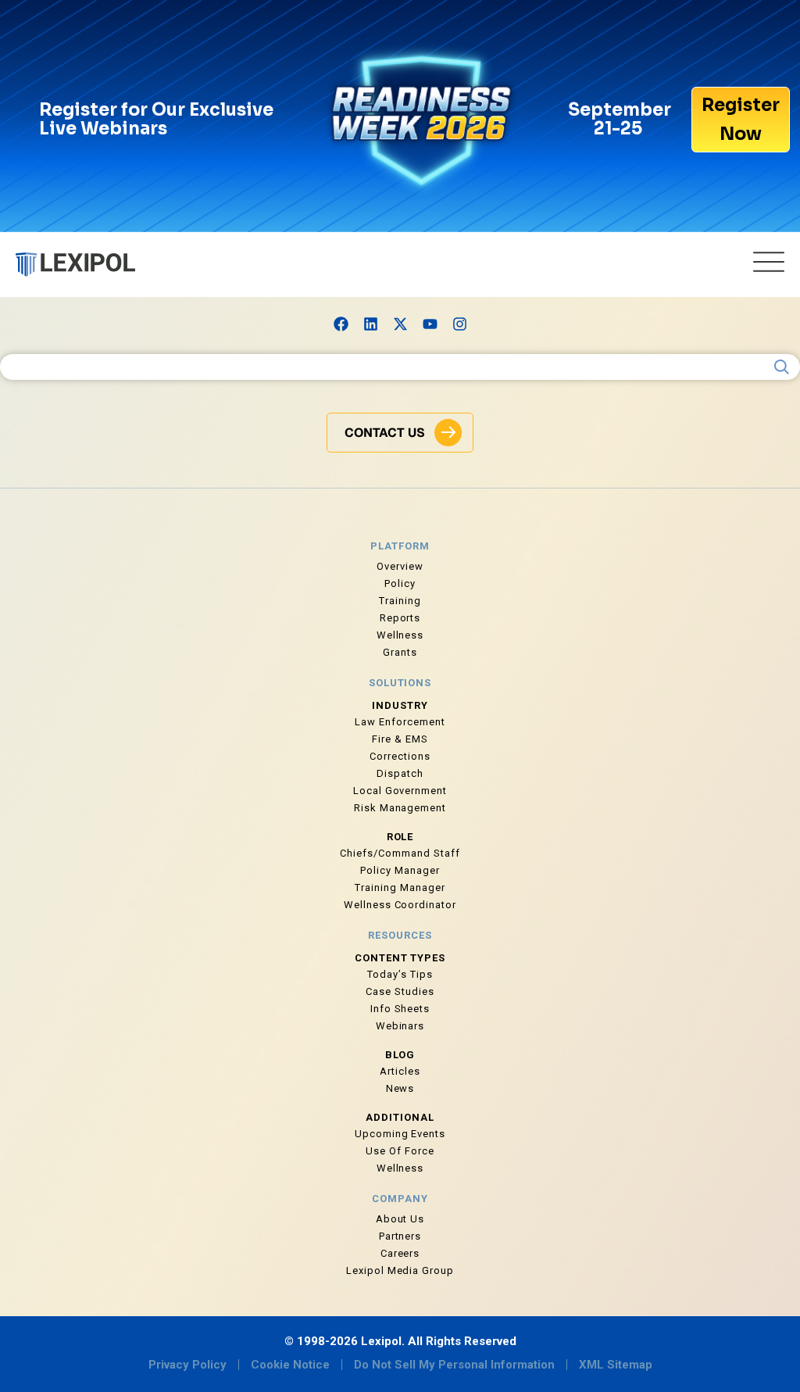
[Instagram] (459, 323)
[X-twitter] (400, 323)
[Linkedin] (370, 323)
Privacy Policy (187, 1365)
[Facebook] (340, 323)
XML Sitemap (615, 1365)
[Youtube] (430, 323)
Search (782, 367)
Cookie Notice (290, 1365)
